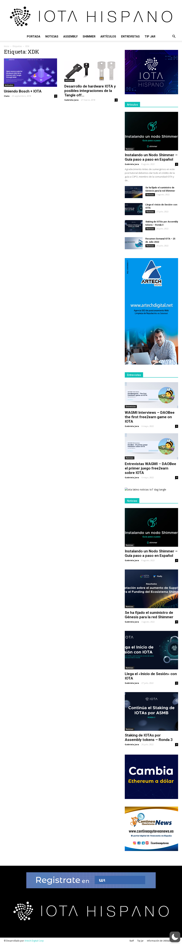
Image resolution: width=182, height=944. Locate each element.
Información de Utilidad (159, 940)
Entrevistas (130, 36)
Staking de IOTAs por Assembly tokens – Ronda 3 (149, 737)
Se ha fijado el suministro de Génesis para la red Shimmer (149, 614)
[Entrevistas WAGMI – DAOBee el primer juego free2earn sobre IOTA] (151, 446)
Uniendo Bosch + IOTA (23, 91)
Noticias (51, 36)
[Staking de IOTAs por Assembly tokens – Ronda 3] (134, 226)
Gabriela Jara (71, 100)
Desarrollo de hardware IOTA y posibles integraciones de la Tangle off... (90, 90)
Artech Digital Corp (34, 940)
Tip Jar (150, 36)
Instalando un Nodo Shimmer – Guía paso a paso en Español (151, 157)
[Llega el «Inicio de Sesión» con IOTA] (134, 209)
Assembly (70, 36)
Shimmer (89, 36)
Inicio (6, 46)
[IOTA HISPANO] (91, 16)
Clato (6, 96)
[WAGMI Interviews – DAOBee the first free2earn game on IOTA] (151, 395)
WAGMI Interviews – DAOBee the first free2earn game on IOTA (150, 417)
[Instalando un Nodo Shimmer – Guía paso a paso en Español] (151, 131)
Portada (33, 36)
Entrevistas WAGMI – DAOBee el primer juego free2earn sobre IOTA (150, 468)
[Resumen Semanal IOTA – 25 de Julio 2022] (134, 243)
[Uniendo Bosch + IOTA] (30, 72)
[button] (174, 37)
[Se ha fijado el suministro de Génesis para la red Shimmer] (134, 192)
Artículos (108, 36)
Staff (131, 940)
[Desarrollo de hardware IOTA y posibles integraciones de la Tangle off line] (91, 70)
